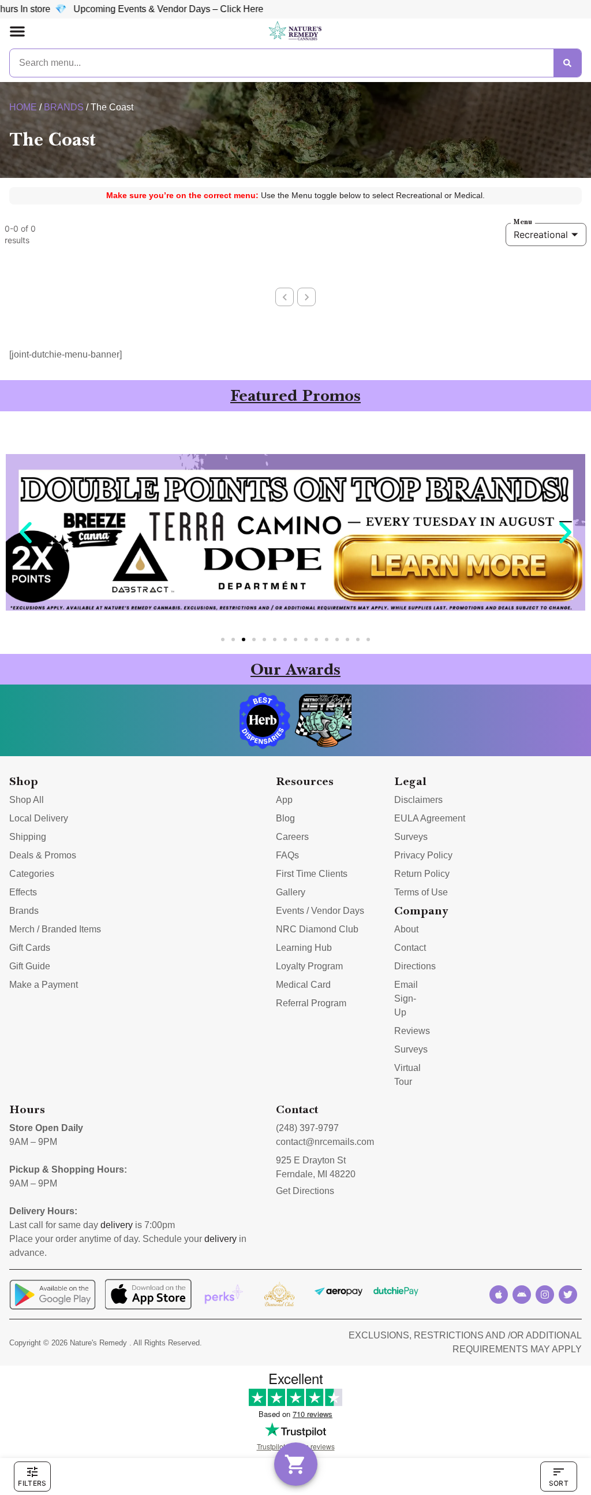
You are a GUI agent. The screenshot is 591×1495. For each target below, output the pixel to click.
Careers (292, 837)
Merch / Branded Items (55, 929)
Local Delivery (38, 818)
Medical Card (303, 985)
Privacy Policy (423, 855)
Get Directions (305, 1191)
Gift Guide (29, 966)
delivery (116, 1225)
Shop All (26, 800)
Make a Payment (43, 985)
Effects (23, 892)
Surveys (411, 837)
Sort (558, 1483)
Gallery (290, 892)
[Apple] (498, 1294)
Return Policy (422, 874)
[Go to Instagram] (545, 1294)
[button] (17, 31)
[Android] (522, 1294)
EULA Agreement (429, 818)
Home (23, 107)
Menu (523, 222)
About (406, 929)
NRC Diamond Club (317, 929)
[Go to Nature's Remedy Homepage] (295, 31)
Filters (32, 1483)
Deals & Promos (42, 855)
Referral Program (311, 1003)
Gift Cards (29, 948)
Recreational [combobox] (541, 234)
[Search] (567, 63)
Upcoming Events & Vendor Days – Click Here (128, 9)
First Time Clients (311, 874)
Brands (64, 107)
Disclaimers (418, 800)
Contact (410, 948)
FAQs (287, 855)
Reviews (412, 1031)
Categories (31, 874)
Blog (285, 818)
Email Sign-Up (406, 998)
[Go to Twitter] (568, 1294)
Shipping (27, 837)
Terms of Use (421, 892)
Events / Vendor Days (320, 911)
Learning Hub (304, 948)
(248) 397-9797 (307, 1128)
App (284, 800)
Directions (415, 966)
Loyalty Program (309, 966)
